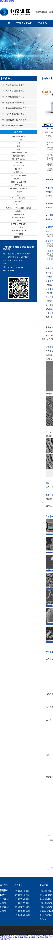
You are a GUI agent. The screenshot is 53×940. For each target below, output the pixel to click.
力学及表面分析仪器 (21, 899)
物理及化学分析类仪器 (22, 915)
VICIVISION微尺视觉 (19, 175)
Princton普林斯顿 (18, 198)
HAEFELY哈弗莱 (18, 217)
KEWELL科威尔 (19, 156)
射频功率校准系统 (46, 891)
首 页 (7, 23)
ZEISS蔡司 (19, 227)
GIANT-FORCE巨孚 (18, 230)
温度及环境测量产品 (21, 895)
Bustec (18, 204)
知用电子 (18, 169)
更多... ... (43, 919)
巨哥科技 (18, 185)
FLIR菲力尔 (18, 237)
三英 (18, 195)
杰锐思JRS (18, 172)
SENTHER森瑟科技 (18, 182)
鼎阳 (18, 149)
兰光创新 (18, 192)
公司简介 (3, 891)
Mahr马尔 (18, 211)
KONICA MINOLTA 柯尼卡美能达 (18, 208)
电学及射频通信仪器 (21, 903)
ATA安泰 (18, 140)
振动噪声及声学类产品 (22, 907)
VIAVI (19, 221)
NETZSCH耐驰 (18, 166)
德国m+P (18, 162)
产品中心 (42, 23)
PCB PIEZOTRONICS (18, 188)
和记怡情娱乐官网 (7, 935)
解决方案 (44, 885)
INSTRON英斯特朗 (18, 224)
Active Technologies (19, 153)
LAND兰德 (19, 234)
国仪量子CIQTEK (18, 159)
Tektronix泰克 (18, 214)
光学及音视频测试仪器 (22, 911)
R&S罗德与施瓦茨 (19, 136)
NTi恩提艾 (19, 201)
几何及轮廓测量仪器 (21, 891)
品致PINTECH (18, 179)
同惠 (18, 146)
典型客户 (3, 895)
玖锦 (18, 143)
